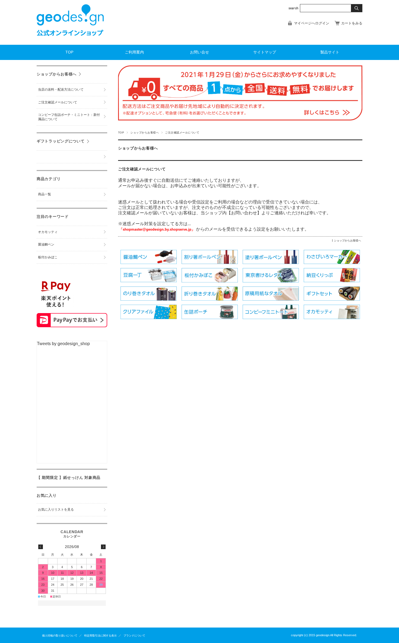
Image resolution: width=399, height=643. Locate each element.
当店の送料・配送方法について (61, 89)
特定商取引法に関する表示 (100, 635)
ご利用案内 (134, 52)
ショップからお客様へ (144, 132)
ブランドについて (134, 635)
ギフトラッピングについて (61, 141)
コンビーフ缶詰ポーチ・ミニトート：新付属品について (69, 117)
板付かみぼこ (48, 257)
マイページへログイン (311, 23)
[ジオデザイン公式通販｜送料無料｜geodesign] (70, 40)
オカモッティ (48, 232)
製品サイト (329, 52)
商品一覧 (44, 194)
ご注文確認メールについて (142, 169)
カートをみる (351, 23)
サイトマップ (264, 52)
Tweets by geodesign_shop (63, 343)
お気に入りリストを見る (56, 509)
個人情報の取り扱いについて (59, 635)
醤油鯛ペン (46, 244)
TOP (69, 52)
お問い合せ (199, 52)
